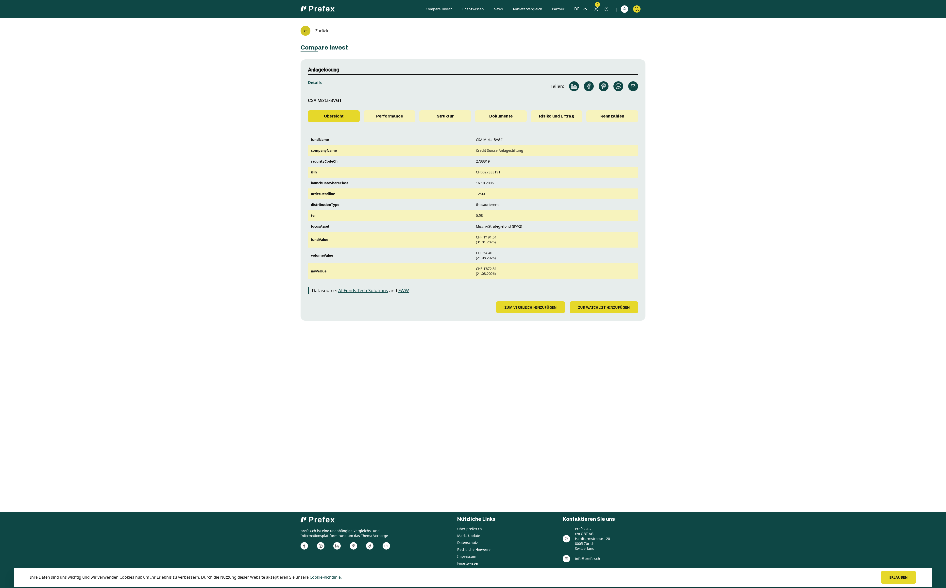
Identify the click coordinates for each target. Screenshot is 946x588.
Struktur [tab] (445, 116)
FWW (403, 290)
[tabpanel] (473, 212)
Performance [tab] (389, 116)
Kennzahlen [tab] (612, 116)
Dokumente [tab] (501, 116)
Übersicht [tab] (334, 116)
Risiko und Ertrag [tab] (556, 116)
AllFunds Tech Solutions (363, 290)
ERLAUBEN (898, 577)
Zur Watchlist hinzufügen (604, 307)
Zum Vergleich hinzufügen (531, 307)
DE (576, 9)
